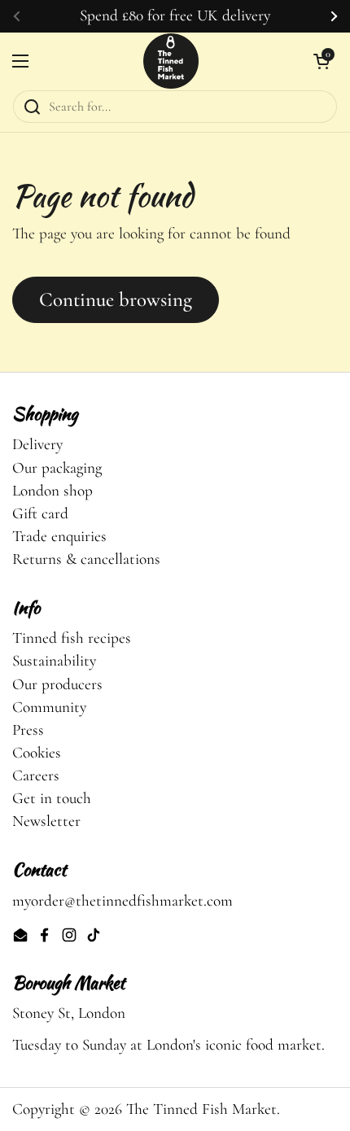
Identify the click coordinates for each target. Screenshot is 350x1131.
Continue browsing (115, 299)
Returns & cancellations (86, 559)
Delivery (37, 444)
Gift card (40, 513)
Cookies (36, 752)
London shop (52, 490)
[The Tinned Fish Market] (171, 61)
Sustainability (54, 660)
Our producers (57, 684)
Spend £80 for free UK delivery (175, 16)
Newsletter (46, 821)
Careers (35, 775)
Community (49, 707)
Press (28, 730)
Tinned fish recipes (71, 638)
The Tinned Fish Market (201, 1109)
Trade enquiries (59, 536)
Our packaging (57, 468)
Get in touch (51, 798)
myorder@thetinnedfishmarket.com (122, 900)
